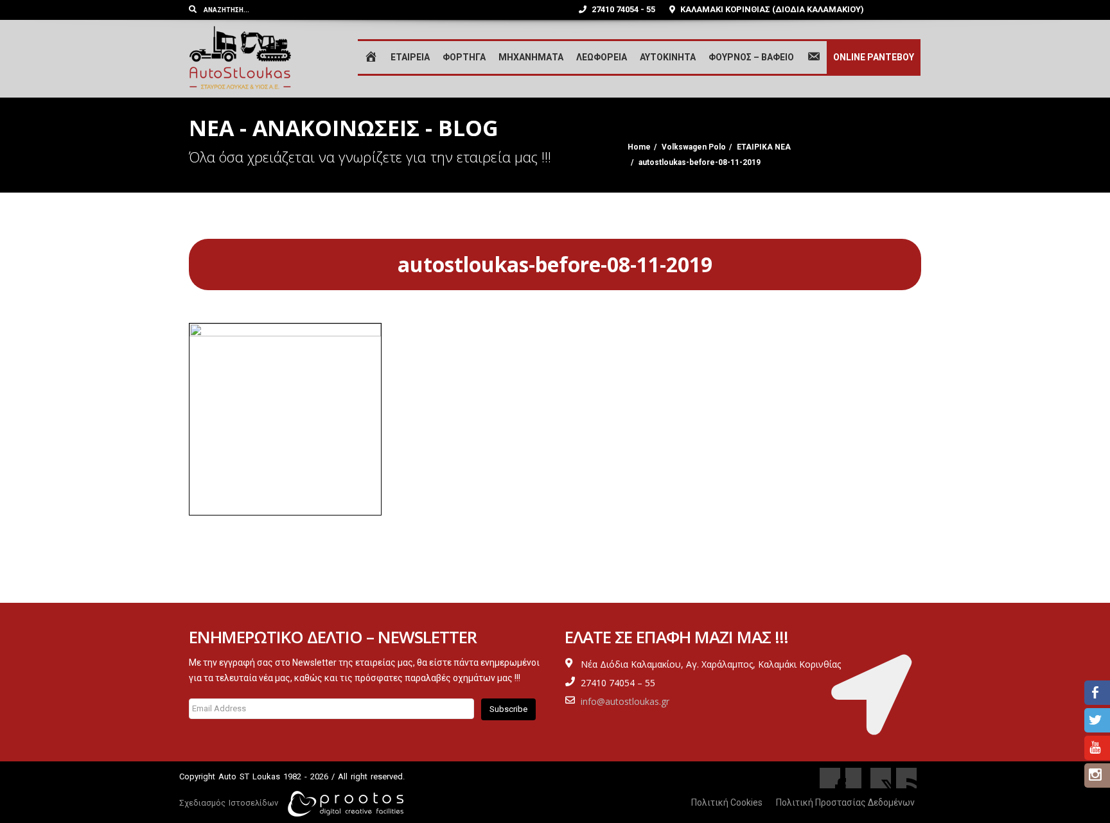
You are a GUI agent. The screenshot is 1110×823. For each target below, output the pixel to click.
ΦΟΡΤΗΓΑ (464, 57)
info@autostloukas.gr (625, 701)
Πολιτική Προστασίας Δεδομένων (845, 802)
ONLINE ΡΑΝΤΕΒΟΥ (873, 57)
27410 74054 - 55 (622, 9)
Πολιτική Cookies (726, 802)
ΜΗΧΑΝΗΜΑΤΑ (530, 57)
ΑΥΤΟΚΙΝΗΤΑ (668, 57)
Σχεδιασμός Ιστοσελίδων (228, 803)
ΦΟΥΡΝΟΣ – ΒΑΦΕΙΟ (751, 57)
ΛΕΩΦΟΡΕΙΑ (601, 57)
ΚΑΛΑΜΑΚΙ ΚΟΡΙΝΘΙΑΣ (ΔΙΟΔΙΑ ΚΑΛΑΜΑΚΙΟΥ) (771, 9)
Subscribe (508, 709)
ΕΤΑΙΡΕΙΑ (410, 57)
